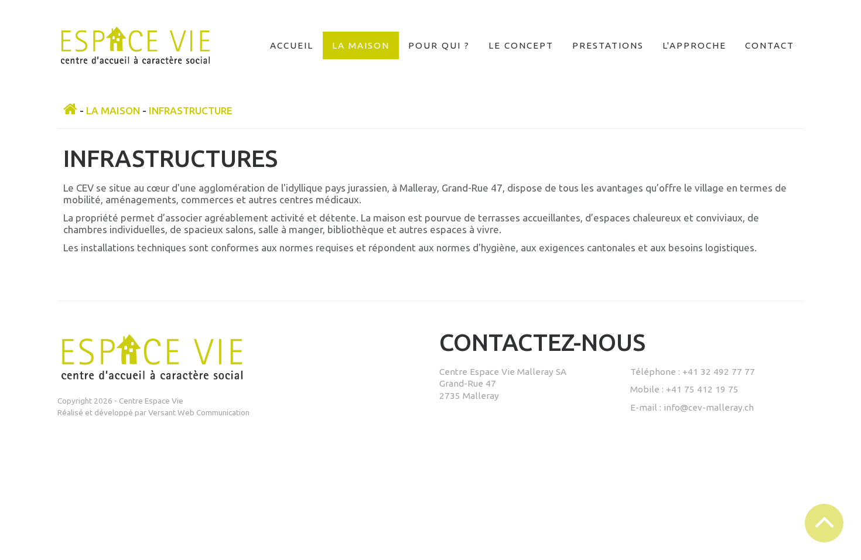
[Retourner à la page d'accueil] (70, 110)
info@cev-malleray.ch (709, 407)
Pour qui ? (439, 45)
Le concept (521, 45)
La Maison (361, 45)
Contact (769, 45)
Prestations (608, 45)
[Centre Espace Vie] (135, 58)
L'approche (694, 45)
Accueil (291, 45)
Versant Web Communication (199, 412)
